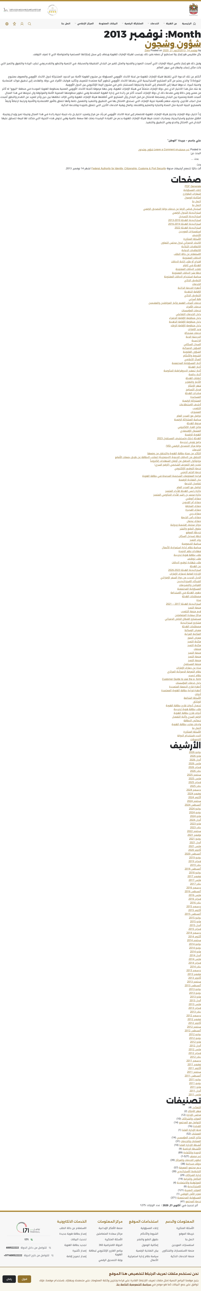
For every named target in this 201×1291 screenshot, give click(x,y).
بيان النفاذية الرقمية (190, 480)
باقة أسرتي (195, 299)
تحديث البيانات (79, 1239)
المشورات (196, 412)
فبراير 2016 (194, 899)
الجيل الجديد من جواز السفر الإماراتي (180, 578)
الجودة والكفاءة (192, 1152)
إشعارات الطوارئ (192, 194)
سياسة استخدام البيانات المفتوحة (182, 277)
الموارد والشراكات (191, 1119)
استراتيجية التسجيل (190, 216)
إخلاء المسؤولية (192, 190)
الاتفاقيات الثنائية (191, 246)
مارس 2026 (195, 763)
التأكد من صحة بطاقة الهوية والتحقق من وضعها (174, 453)
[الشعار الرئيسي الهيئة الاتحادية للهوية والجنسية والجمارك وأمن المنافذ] (22, 10)
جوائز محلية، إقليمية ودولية (185, 525)
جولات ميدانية (193, 1164)
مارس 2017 (195, 880)
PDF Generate (193, 186)
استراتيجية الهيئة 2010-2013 (184, 220)
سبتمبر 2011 (194, 1072)
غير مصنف (184, 149)
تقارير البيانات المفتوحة (188, 269)
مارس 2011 (195, 1094)
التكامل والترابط (192, 1179)
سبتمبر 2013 (194, 982)
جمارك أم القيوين (191, 502)
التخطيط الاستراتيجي (189, 1171)
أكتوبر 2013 (194, 978)
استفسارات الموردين (190, 231)
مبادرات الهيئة (193, 393)
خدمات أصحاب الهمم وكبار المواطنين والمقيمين (175, 303)
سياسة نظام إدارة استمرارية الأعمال (181, 547)
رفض (9, 1279)
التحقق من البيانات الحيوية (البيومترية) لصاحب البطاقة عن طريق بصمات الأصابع (158, 457)
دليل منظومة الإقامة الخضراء (185, 318)
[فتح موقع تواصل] (28, 1227)
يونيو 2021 (195, 839)
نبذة (198, 600)
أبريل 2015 (195, 925)
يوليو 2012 (195, 1034)
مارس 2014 (195, 959)
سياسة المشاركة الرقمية (187, 420)
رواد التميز (195, 540)
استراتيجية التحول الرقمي (186, 213)
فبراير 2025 (194, 782)
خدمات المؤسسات (191, 310)
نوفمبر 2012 (194, 1019)
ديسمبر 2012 (193, 1015)
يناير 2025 (195, 786)
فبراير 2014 (194, 963)
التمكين (196, 1107)
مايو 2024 (195, 816)
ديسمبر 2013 (193, 970)
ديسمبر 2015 (193, 906)
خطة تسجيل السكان (190, 536)
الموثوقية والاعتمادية (189, 1183)
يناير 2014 (195, 967)
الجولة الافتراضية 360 (110, 1245)
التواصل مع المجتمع (190, 1122)
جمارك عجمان (194, 521)
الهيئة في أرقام (192, 265)
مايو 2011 (195, 1087)
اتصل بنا (65, 23)
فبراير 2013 (194, 1008)
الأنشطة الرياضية (192, 1149)
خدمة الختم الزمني (190, 472)
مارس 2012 (195, 1049)
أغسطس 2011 (193, 1076)
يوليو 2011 (195, 1079)
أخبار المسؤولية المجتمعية (186, 363)
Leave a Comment (158, 149)
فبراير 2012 (194, 1053)
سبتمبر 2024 (194, 801)
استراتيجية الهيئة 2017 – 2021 (183, 604)
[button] (29, 23)
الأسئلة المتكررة (192, 239)
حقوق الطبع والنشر (190, 529)
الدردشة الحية (193, 337)
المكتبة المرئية (193, 634)
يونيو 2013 (195, 993)
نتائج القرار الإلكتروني (189, 427)
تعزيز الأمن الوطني (190, 1194)
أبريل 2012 (195, 1046)
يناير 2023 (195, 827)
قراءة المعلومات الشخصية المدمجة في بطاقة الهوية (171, 476)
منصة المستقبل (192, 664)
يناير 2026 (195, 771)
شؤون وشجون (173, 44)
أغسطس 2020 (193, 854)
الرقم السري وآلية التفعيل (186, 717)
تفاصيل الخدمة (193, 483)
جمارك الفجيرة (193, 510)
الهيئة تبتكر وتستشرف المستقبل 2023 (179, 438)
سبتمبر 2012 (194, 1027)
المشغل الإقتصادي (190, 431)
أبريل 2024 (195, 820)
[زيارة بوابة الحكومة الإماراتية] (191, 9)
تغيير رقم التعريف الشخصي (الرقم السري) (178, 465)
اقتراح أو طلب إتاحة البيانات (186, 261)
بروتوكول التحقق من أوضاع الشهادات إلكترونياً (175, 461)
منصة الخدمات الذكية (182, 1256)
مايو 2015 (195, 921)
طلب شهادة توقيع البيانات (186, 562)
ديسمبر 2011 (193, 1061)
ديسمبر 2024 (193, 790)
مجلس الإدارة (193, 1115)
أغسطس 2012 (193, 1031)
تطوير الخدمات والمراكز (188, 1160)
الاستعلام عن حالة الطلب (187, 254)
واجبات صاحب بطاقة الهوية (186, 724)
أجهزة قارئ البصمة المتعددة (185, 687)
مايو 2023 (195, 824)
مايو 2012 (195, 1042)
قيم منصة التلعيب (191, 611)
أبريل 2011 (195, 1091)
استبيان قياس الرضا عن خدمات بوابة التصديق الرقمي (172, 209)
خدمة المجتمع (193, 1201)
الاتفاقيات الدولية (191, 250)
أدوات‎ (198, 694)
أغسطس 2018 (193, 869)
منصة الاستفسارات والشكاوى (178, 1251)
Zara (147, 50)
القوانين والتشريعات (190, 585)
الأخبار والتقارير (193, 382)
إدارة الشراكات (193, 1175)
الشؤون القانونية (192, 352)
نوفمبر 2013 (194, 974)
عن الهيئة (171, 23)
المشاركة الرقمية (134, 23)
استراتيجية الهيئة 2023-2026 (184, 570)
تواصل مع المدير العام (189, 416)
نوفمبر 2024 (194, 794)
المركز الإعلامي (85, 23)
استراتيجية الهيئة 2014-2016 (184, 224)
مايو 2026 (195, 756)
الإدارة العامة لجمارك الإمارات (185, 574)
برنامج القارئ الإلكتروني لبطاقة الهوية (105, 1252)
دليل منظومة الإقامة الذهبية (185, 322)
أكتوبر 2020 (194, 850)
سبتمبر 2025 (194, 775)
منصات (197, 649)
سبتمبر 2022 (194, 831)
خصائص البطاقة (192, 720)
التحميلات (195, 739)
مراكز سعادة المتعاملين (188, 615)
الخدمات (154, 23)
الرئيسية (196, 341)
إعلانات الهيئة (193, 378)
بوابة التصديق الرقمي (110, 1260)
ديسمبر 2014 (193, 933)
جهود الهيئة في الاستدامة (186, 593)
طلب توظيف (194, 559)
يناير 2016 (195, 903)
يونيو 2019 (195, 857)
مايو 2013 (195, 997)
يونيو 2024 (195, 812)
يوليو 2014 (195, 944)
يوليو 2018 (195, 873)
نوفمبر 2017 (194, 876)
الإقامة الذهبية (192, 292)
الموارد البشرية (193, 1190)
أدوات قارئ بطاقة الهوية (187, 713)
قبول (24, 1279)
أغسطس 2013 (193, 985)
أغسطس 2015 (193, 914)
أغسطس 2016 (193, 891)
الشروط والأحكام (192, 356)
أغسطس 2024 (193, 805)
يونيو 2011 (195, 1083)
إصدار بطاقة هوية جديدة (73, 1234)
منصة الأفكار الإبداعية (110, 1228)
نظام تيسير (194, 675)
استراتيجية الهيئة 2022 (188, 228)
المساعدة (195, 397)
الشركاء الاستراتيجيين (189, 581)
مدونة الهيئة (194, 423)
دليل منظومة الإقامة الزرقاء (186, 325)
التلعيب (197, 408)
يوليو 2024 (195, 809)
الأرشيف (196, 235)
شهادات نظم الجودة (190, 551)
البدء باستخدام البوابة (189, 736)
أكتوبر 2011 (194, 1068)
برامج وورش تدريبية (190, 442)
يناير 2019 (195, 865)
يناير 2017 (195, 884)
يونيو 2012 (195, 1038)
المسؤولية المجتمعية (189, 589)
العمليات (196, 1134)
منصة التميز (194, 608)
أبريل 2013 (195, 1000)
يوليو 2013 (195, 989)
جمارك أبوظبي (193, 499)
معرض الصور (194, 638)
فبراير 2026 (194, 767)
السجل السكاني (192, 344)
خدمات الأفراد (193, 307)
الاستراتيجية (194, 1186)
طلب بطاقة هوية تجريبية (187, 555)
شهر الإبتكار (194, 386)
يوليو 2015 (195, 918)
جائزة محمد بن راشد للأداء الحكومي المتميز (177, 495)
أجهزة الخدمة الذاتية (189, 288)
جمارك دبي (195, 514)
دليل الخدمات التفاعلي (188, 314)
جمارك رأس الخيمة (191, 517)
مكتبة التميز (194, 641)
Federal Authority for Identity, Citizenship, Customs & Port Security (128, 168)
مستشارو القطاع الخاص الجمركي (183, 619)
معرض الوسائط (193, 630)
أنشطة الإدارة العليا (190, 1145)
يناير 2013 (195, 1012)
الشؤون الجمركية (191, 348)
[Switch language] (7, 23)
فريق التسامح (193, 389)
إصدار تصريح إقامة (77, 1256)
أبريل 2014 (195, 955)
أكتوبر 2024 (194, 797)
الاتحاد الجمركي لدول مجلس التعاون (181, 243)
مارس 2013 (195, 1004)
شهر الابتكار (194, 1111)
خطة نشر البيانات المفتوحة (186, 273)
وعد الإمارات (194, 329)
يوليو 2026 (195, 752)
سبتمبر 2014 (194, 940)
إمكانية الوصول (193, 198)
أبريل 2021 (195, 842)
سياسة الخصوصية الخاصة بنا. (133, 1285)
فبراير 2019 (194, 861)
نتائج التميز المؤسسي (189, 1137)
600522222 (12, 1248)
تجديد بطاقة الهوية (75, 1245)
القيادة (197, 1126)
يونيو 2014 (195, 948)
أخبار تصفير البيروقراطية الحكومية (182, 371)
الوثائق (197, 702)
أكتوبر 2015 (194, 910)
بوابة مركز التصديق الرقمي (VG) (183, 446)
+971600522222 (13, 1255)
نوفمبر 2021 (194, 835)
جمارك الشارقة (193, 506)
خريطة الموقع (193, 532)
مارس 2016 (195, 895)
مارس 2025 (195, 778)
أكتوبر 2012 (194, 1023)
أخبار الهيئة (194, 367)
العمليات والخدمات (191, 1141)
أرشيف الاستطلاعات (190, 404)
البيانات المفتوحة (108, 23)
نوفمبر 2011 (194, 1064)
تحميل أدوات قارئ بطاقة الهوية (183, 705)
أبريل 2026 (195, 760)
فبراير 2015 (194, 929)
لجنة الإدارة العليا (191, 1130)
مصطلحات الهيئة (191, 596)
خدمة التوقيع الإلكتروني (187, 468)
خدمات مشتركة (193, 333)
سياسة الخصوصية (191, 544)
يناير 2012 (195, 1057)
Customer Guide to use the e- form (181, 679)
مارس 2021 (195, 846)
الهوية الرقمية (193, 435)
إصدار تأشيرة (80, 1251)
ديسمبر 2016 (193, 888)
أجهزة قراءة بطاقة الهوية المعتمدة (181, 690)
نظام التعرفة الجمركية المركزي (184, 672)
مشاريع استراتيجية (190, 623)
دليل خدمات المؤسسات (188, 683)
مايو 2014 (195, 952)
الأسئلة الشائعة (192, 698)
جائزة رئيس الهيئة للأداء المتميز (183, 491)
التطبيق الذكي (192, 280)
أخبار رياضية (195, 374)
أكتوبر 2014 (194, 936)
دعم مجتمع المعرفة (190, 1168)
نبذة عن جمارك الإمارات (188, 668)
